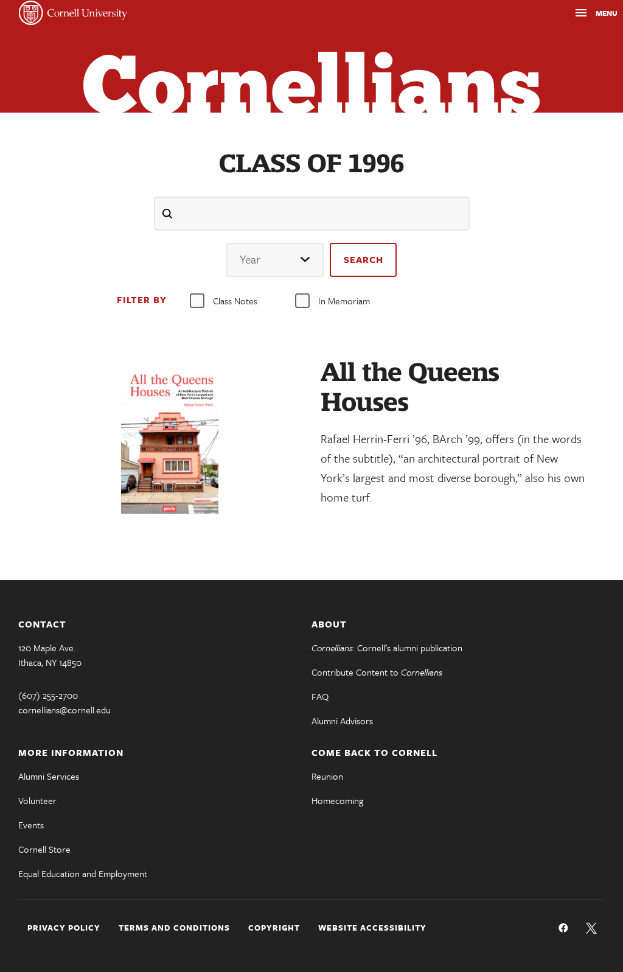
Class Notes (235, 300)
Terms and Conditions (174, 927)
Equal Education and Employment (82, 873)
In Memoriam (344, 300)
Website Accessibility (372, 927)
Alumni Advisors (342, 720)
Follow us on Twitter (591, 928)
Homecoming (337, 800)
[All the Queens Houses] (169, 441)
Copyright (274, 927)
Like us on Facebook (563, 928)
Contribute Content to (377, 672)
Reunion (327, 776)
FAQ (320, 696)
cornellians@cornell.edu (64, 709)
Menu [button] (585, 14)
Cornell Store (44, 849)
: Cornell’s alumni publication (387, 647)
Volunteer (37, 800)
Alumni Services (48, 776)
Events (31, 824)
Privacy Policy (63, 927)
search (363, 259)
